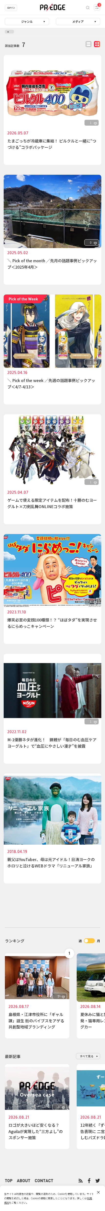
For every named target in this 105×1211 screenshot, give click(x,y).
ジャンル (27, 21)
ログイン (11, 7)
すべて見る (87, 1056)
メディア (78, 21)
